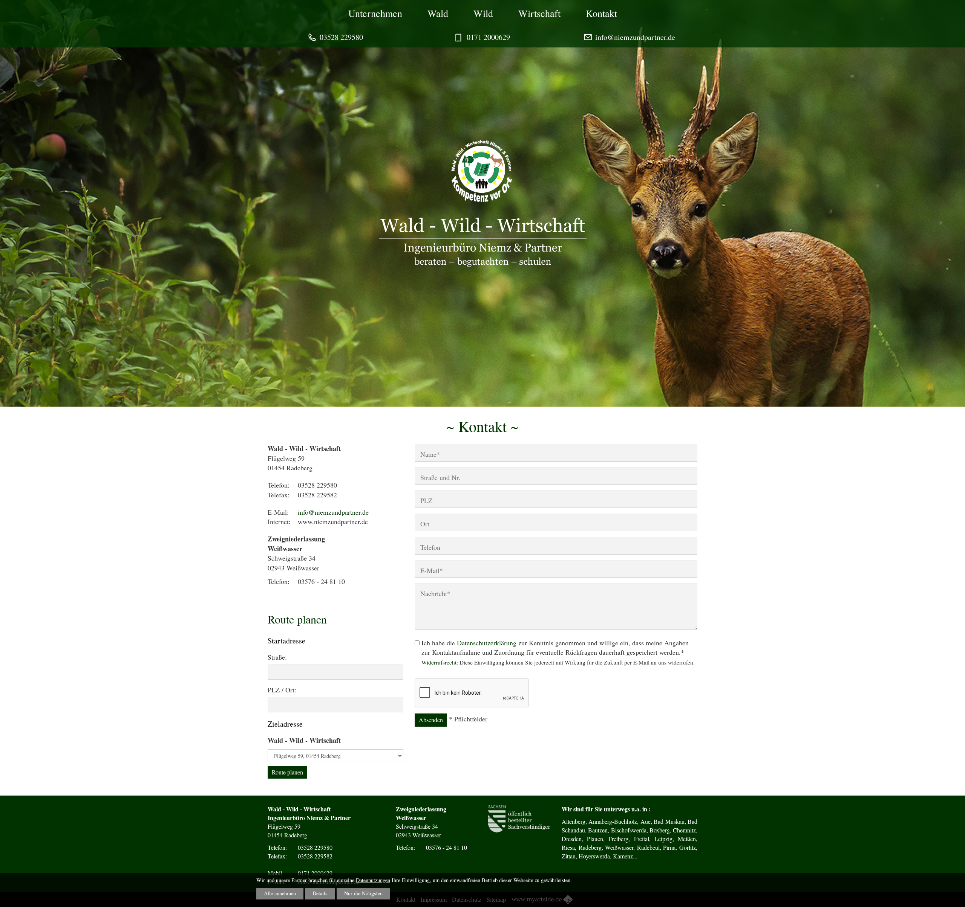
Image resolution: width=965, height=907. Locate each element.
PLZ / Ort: (282, 689)
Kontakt (601, 13)
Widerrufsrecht (438, 662)
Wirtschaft (539, 13)
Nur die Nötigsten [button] (363, 893)
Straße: (277, 657)
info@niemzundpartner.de (635, 37)
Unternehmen (375, 13)
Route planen (287, 772)
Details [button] (320, 893)
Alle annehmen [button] (280, 893)
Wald (437, 13)
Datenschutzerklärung (486, 642)
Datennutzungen (373, 880)
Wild (483, 13)
